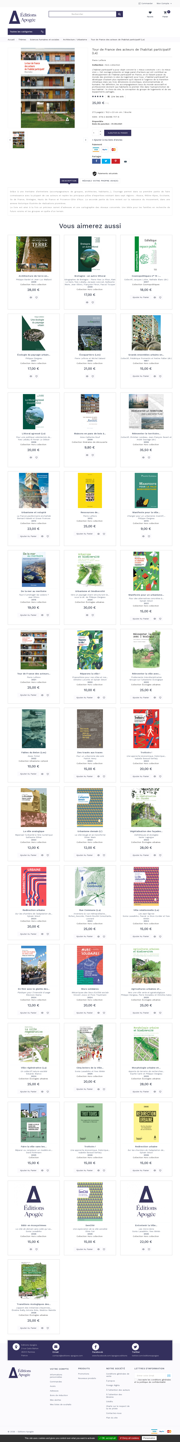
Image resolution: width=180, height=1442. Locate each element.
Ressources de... (90, 512)
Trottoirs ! (146, 752)
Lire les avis (115, 96)
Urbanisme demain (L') (89, 831)
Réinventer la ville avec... (146, 673)
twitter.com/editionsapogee (145, 1355)
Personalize (149, 1438)
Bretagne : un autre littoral (90, 276)
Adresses (54, 1391)
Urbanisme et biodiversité (90, 591)
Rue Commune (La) (90, 910)
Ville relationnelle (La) (146, 910)
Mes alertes (55, 1400)
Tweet (106, 161)
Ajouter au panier (118, 133)
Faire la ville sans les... (34, 1146)
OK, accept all (108, 1438)
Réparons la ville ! (90, 673)
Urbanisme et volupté (33, 512)
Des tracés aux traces (90, 752)
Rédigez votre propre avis (100, 181)
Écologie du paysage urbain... (33, 354)
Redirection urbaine (34, 910)
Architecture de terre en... (34, 276)
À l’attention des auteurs (118, 1390)
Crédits (109, 1401)
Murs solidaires (90, 989)
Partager (96, 161)
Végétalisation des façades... (146, 831)
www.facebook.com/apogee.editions (109, 1355)
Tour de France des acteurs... (33, 673)
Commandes (56, 1381)
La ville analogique (33, 831)
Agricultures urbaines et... (146, 989)
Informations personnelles (56, 1375)
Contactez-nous (114, 1413)
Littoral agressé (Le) (33, 433)
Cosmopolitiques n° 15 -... (146, 276)
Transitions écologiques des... (34, 1304)
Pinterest (116, 161)
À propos (110, 1381)
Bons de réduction (59, 1395)
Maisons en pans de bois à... (90, 433)
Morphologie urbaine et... (146, 1067)
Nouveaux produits (87, 1378)
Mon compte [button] (164, 3)
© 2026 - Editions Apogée (21, 1431)
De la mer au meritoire (33, 591)
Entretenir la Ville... (146, 1225)
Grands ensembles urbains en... (146, 354)
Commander (147, 3)
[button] (27, 31)
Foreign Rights (113, 1385)
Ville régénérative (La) (34, 1067)
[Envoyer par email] (125, 161)
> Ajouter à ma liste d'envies (107, 140)
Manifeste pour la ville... (146, 512)
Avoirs (53, 1386)
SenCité (90, 1225)
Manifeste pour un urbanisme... (146, 594)
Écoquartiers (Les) (90, 354)
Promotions (83, 1374)
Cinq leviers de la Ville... (90, 1067)
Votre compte (59, 1369)
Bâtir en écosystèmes (33, 1225)
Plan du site (112, 1418)
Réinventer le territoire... (146, 433)
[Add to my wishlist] (36, 297)
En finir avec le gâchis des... (34, 989)
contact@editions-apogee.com (67, 1355)
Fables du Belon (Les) (33, 752)
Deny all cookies (130, 1438)
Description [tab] (69, 181)
